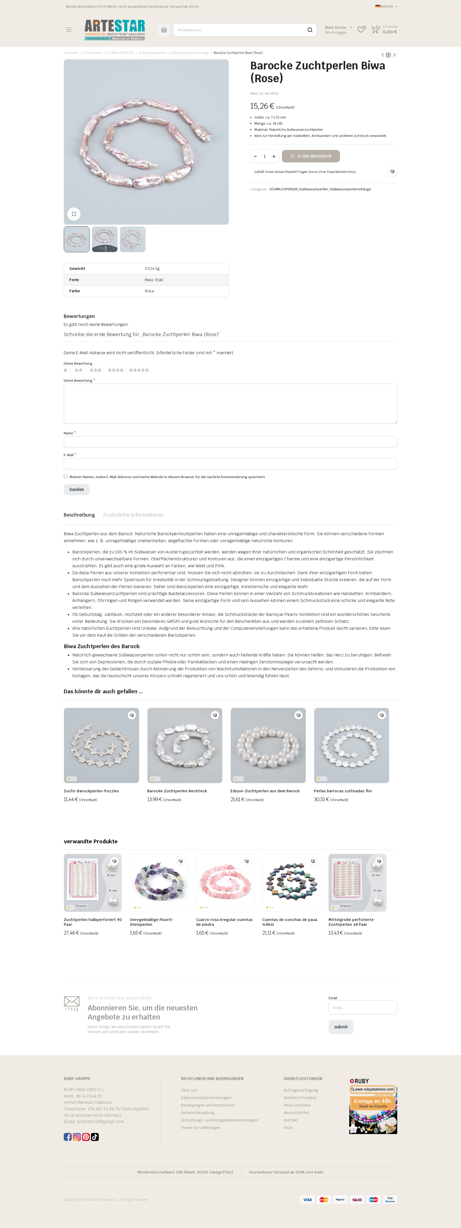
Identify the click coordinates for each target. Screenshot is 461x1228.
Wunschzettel (296, 1112)
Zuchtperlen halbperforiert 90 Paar (93, 922)
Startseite (71, 53)
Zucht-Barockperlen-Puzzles (91, 791)
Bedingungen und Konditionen (208, 1105)
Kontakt (291, 1120)
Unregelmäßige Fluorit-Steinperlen (152, 922)
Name (70, 433)
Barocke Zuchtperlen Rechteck (177, 791)
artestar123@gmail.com (100, 1121)
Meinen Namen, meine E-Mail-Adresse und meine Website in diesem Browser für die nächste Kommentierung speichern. (168, 477)
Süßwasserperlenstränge (189, 53)
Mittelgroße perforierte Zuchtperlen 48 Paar (351, 922)
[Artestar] (114, 29)
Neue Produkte (297, 1105)
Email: (333, 998)
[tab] (79, 514)
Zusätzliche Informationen (133, 515)
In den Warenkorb (314, 156)
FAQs (288, 1127)
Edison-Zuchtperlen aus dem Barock (265, 791)
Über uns (189, 1090)
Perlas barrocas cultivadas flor (343, 791)
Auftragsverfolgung (301, 1090)
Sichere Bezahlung (197, 1112)
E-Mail (70, 455)
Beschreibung (79, 515)
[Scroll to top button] (449, 1216)
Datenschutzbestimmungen (206, 1097)
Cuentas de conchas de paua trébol (289, 922)
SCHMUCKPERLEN (120, 53)
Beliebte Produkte (300, 1097)
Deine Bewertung (78, 363)
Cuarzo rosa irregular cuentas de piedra (224, 922)
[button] (392, 171)
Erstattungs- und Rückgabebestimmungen (219, 1120)
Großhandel (93, 53)
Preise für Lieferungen (201, 1127)
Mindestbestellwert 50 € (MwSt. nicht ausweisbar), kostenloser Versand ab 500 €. (132, 6)
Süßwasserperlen (152, 53)
